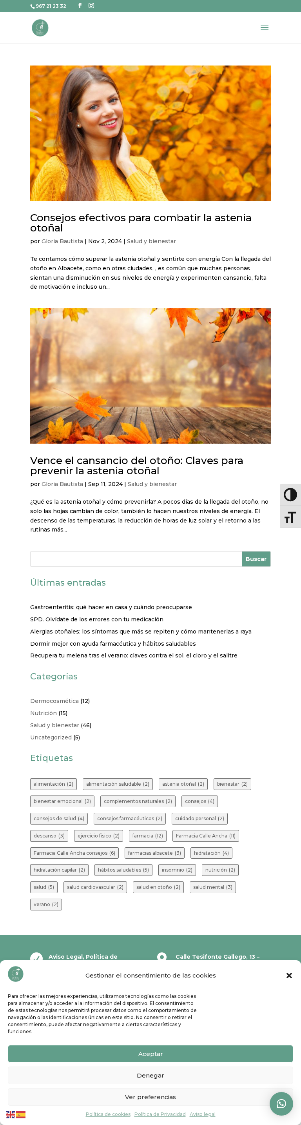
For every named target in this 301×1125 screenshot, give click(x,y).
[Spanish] (21, 1114)
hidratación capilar (59, 870)
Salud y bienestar (151, 241)
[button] (289, 975)
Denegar (150, 1075)
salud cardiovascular (95, 887)
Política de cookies (108, 1114)
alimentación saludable (117, 784)
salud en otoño (158, 887)
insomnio (177, 870)
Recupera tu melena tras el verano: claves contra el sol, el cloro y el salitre (134, 655)
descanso (49, 836)
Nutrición (43, 713)
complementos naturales (138, 801)
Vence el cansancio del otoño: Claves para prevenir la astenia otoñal (136, 465)
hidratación (211, 853)
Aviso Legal (66, 956)
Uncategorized (51, 737)
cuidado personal (199, 818)
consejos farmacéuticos (129, 818)
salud (44, 887)
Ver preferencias (150, 1097)
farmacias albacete (154, 853)
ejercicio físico (99, 836)
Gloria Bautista (62, 241)
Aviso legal (203, 1114)
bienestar (232, 784)
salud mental (212, 887)
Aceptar (150, 1054)
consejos (199, 801)
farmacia (147, 836)
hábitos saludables (123, 870)
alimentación (53, 784)
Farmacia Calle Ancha (206, 836)
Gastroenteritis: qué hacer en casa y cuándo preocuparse (111, 607)
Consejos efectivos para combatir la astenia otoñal (141, 222)
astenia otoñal (183, 784)
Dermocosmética (54, 700)
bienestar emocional (62, 801)
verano (46, 904)
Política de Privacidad (160, 1114)
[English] (11, 1114)
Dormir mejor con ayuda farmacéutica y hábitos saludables (113, 643)
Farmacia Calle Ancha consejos (74, 853)
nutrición (220, 870)
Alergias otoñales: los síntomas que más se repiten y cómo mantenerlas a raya (141, 631)
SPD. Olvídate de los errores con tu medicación (96, 619)
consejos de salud (59, 818)
